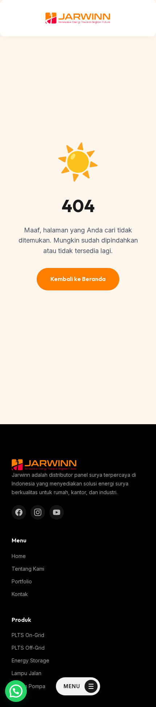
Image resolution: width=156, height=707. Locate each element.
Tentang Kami (28, 569)
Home (19, 556)
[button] (16, 691)
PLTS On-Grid (28, 635)
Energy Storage (30, 660)
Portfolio (22, 581)
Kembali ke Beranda (78, 278)
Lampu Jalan (26, 673)
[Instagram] (37, 512)
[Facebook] (19, 512)
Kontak (20, 594)
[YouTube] (56, 512)
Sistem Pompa (28, 686)
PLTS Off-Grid (28, 648)
